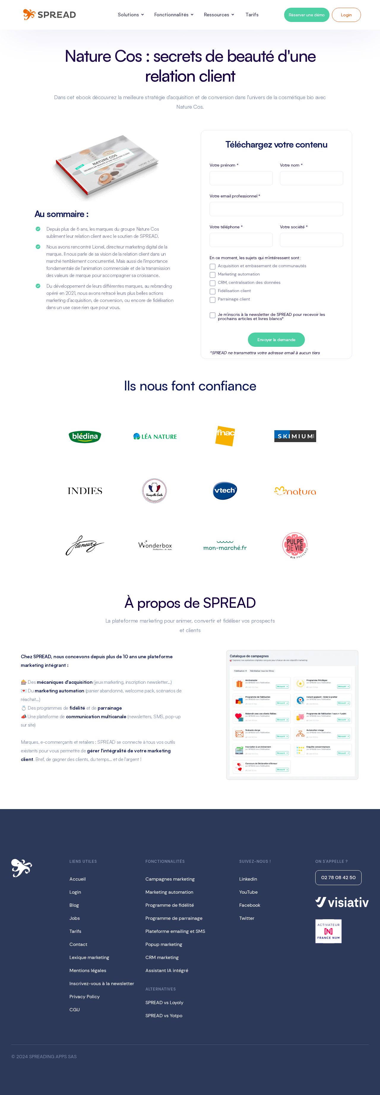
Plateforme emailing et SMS (175, 931)
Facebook (249, 905)
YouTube (248, 892)
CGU (74, 1010)
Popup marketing (163, 944)
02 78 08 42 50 (338, 877)
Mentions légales (87, 970)
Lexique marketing (89, 957)
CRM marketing (162, 957)
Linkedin (248, 879)
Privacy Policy (84, 996)
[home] (49, 14)
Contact (78, 944)
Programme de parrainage (173, 918)
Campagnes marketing (170, 879)
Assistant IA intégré (166, 970)
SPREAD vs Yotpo (163, 1015)
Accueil (77, 879)
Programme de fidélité (169, 905)
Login (346, 14)
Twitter (246, 918)
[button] (132, 15)
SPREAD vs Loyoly (164, 1002)
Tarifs (75, 931)
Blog (74, 905)
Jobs (74, 918)
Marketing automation (169, 892)
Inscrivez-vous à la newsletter (101, 983)
